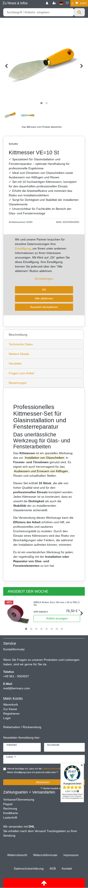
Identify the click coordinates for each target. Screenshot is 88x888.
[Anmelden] (47, 3)
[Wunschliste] (67, 3)
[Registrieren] (54, 3)
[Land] (61, 3)
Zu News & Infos (15, 3)
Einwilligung (23, 248)
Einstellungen (44, 278)
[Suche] (79, 12)
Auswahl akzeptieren (44, 307)
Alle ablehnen (44, 298)
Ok (44, 289)
